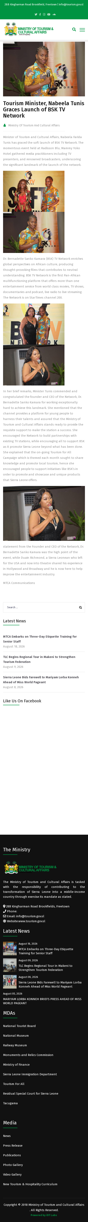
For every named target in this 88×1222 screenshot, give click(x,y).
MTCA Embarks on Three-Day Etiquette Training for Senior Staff (40, 639)
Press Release (13, 1145)
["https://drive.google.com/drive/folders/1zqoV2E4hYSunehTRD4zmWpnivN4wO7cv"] (54, 14)
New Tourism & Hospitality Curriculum (30, 1184)
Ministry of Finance (16, 1064)
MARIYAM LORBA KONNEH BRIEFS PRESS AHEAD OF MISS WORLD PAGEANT (42, 1001)
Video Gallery (12, 1174)
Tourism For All (13, 1084)
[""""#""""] (40, 14)
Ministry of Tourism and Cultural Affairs (34, 125)
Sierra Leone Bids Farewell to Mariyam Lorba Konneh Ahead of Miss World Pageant (41, 679)
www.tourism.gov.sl (31, 921)
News (7, 1136)
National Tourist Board (19, 1026)
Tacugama (11, 1103)
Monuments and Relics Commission (28, 1055)
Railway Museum (15, 1045)
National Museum (16, 1035)
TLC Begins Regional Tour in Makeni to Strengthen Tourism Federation (39, 659)
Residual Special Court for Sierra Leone (30, 1093)
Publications (12, 1155)
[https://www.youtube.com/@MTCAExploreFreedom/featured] (48, 14)
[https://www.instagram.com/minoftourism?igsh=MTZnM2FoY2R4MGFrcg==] (44, 14)
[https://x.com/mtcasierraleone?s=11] (36, 14)
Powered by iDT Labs (44, 1215)
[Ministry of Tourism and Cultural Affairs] (28, 29)
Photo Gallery (13, 1165)
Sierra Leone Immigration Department (30, 1074)
